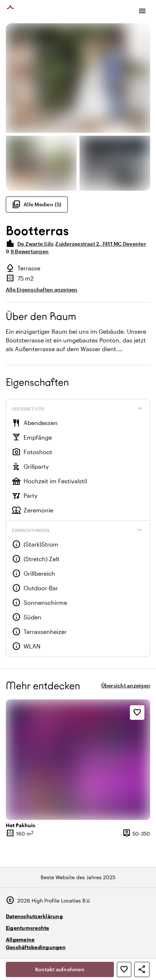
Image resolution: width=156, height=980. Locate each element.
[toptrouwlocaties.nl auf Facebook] (123, 944)
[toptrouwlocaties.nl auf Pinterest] (143, 944)
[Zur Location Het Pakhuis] (78, 759)
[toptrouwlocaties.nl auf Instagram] (103, 944)
